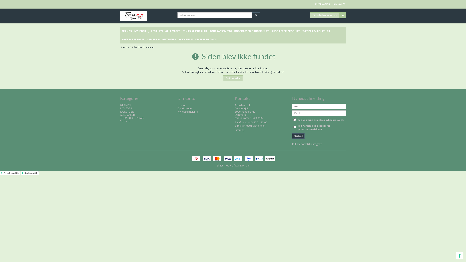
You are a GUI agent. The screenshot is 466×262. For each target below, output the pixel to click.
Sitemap (239, 130)
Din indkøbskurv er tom (325, 15)
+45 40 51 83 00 (257, 122)
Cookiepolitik (30, 173)
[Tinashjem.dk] (147, 16)
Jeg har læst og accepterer (314, 127)
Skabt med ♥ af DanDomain (233, 165)
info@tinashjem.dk (254, 125)
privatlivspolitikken (310, 129)
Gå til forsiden (233, 78)
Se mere (125, 121)
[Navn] (319, 106)
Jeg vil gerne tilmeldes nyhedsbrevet (322, 119)
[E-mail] (319, 112)
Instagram (316, 144)
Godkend (298, 136)
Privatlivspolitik (11, 173)
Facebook (301, 144)
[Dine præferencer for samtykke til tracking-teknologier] (459, 255)
